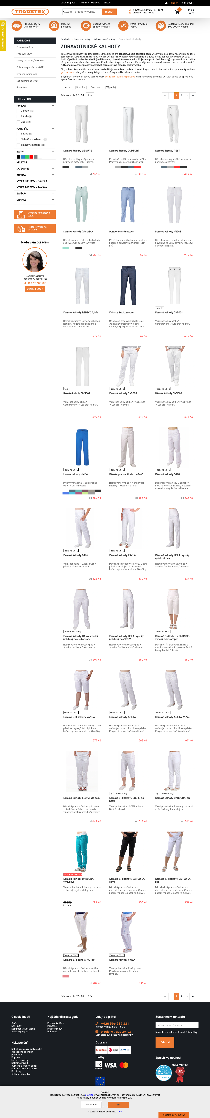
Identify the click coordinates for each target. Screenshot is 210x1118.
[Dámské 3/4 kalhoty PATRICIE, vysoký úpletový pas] (174, 609)
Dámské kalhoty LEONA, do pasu (81, 797)
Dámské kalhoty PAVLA (122, 555)
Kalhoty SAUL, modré (121, 312)
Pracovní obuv (24, 54)
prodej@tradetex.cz (115, 1031)
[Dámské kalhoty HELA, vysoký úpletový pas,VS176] (128, 609)
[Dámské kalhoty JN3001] (174, 285)
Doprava (15, 1057)
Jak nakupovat (69, 2)
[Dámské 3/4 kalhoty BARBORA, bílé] (174, 852)
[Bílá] (72, 167)
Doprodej (95, 87)
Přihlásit (174, 2)
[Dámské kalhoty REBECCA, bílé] (82, 285)
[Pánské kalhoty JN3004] (174, 366)
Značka (21, 175)
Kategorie (23, 168)
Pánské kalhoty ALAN (121, 231)
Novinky (80, 87)
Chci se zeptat (35, 289)
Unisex (25, 122)
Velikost (22, 162)
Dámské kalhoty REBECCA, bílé (80, 312)
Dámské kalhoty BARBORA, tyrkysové (78, 880)
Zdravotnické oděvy (104, 39)
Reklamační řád (19, 1063)
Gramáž (21, 200)
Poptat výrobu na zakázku (37, 228)
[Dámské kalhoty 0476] (82, 528)
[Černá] (66, 167)
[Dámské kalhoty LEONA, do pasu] (82, 771)
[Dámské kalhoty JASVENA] (82, 204)
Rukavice (52, 1031)
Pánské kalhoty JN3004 (168, 393)
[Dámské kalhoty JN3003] (128, 366)
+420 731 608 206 (36, 283)
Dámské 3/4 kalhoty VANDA (79, 717)
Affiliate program (20, 1031)
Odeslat (165, 1042)
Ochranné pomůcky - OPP (30, 67)
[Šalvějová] (91, 491)
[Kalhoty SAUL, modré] (128, 285)
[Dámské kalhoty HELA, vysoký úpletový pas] (174, 528)
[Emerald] (78, 491)
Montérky (52, 1026)
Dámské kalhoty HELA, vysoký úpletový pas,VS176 (126, 638)
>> (193, 95)
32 (89, 95)
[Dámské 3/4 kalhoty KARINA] (82, 932)
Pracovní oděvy (25, 47)
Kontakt (107, 2)
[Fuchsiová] (78, 493)
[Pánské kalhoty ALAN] (128, 204)
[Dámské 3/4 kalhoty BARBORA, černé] (128, 852)
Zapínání (22, 193)
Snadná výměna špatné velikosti (101, 25)
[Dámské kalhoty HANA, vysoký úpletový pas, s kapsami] (82, 609)
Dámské (27, 110)
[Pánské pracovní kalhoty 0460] (128, 447)
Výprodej (111, 87)
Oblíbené (95, 2)
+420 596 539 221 (114, 1023)
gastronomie (67, 72)
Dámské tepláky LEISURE (77, 150)
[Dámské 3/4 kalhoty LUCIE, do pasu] (128, 771)
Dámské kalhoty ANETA (122, 717)
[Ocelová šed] (91, 493)
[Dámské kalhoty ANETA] (128, 690)
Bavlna (26, 133)
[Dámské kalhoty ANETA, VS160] (174, 690)
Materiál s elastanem (33, 139)
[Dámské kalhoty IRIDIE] (174, 204)
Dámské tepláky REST (167, 150)
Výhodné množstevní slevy (39, 214)
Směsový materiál (32, 144)
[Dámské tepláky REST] (174, 123)
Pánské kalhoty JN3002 (76, 393)
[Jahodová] (66, 976)
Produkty (66, 39)
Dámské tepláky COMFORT (124, 150)
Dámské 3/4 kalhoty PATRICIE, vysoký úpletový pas (172, 638)
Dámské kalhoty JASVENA (78, 231)
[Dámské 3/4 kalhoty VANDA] (82, 690)
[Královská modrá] (66, 493)
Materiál (22, 128)
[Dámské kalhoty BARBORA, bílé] (174, 771)
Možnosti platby (19, 1060)
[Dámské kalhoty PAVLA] (128, 528)
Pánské (26, 116)
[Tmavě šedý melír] (85, 167)
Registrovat (187, 2)
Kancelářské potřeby (27, 80)
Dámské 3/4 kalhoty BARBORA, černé (127, 880)
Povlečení (22, 87)
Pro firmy (84, 2)
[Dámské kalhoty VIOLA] (128, 932)
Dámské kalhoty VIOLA (122, 959)
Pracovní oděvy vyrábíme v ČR (32, 25)
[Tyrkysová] (72, 493)
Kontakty (16, 1026)
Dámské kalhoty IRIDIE (168, 231)
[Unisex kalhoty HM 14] (82, 447)
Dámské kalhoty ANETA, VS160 (172, 717)
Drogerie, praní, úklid (27, 74)
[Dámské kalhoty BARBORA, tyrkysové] (82, 852)
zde (120, 1111)
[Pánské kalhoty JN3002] (82, 366)
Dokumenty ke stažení (23, 1028)
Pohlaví (21, 105)
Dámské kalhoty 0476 (75, 555)
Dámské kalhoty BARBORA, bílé (172, 797)
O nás (14, 1023)
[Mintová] (66, 248)
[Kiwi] (85, 493)
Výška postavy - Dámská (32, 181)
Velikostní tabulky (20, 1074)
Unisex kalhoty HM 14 (75, 474)
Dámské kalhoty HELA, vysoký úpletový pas (172, 557)
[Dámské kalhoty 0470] (174, 447)
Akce (67, 87)
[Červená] (137, 167)
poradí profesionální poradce (120, 76)
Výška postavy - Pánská (32, 187)
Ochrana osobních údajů (24, 1068)
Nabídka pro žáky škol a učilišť (26, 1049)
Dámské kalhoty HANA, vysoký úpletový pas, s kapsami (80, 638)
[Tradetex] (30, 10)
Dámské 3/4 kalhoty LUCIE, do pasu (126, 799)
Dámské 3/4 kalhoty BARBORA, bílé (173, 880)
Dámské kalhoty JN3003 (123, 393)
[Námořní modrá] (78, 167)
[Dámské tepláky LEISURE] (82, 123)
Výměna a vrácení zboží (24, 1065)
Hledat (109, 11)
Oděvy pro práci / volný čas (31, 60)
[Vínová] (85, 491)
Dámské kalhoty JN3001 (168, 312)
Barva (20, 151)
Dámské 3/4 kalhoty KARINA (79, 959)
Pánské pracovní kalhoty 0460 (126, 474)
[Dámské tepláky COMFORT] (128, 123)
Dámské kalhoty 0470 (167, 474)
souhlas (89, 1095)
